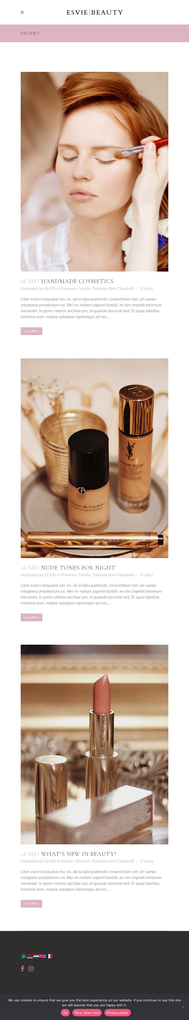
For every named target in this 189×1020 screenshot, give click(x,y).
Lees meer (31, 331)
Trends (84, 289)
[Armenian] (30, 955)
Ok (65, 1013)
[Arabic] (24, 955)
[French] (49, 955)
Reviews (68, 289)
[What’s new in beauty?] (94, 744)
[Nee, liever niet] (182, 1007)
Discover (83, 861)
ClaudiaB (125, 289)
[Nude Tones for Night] (94, 458)
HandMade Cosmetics (77, 281)
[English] (43, 955)
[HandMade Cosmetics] (94, 172)
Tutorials (99, 289)
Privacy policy (117, 1013)
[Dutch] (36, 955)
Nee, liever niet (87, 1013)
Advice (67, 861)
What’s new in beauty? (78, 854)
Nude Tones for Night (78, 567)
